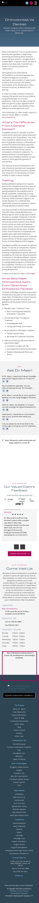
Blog (19, 727)
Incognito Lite (19, 773)
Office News (19, 724)
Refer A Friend (19, 730)
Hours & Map (19, 718)
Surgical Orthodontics (19, 847)
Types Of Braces (19, 759)
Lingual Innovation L (19, 841)
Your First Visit (19, 803)
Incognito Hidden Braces (19, 767)
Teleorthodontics (19, 823)
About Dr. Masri (19, 709)
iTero (19, 785)
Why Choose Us (19, 797)
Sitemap (13, 891)
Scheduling (19, 794)
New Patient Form (19, 812)
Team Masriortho (19, 712)
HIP (31, 896)
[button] (35, 3)
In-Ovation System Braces (19, 779)
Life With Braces (19, 744)
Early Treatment (19, 826)
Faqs (19, 750)
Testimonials (19, 800)
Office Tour (19, 736)
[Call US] (31, 3)
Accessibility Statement (19, 893)
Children (19, 829)
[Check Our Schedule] (27, 3)
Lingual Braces (19, 844)
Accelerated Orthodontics (19, 853)
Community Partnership (19, 721)
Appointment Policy (19, 806)
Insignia (19, 770)
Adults (19, 832)
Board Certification (19, 715)
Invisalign (19, 835)
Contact (19, 733)
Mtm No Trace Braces (19, 776)
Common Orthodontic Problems (19, 747)
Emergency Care (19, 753)
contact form (10, 117)
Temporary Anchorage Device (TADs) (19, 850)
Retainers (19, 756)
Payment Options (19, 809)
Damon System (19, 782)
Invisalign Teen (19, 838)
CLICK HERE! (30, 273)
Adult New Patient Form (19, 815)
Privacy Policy (22, 891)
